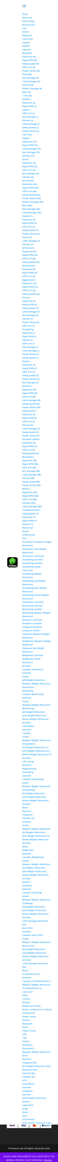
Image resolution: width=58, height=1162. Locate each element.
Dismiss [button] (48, 1160)
